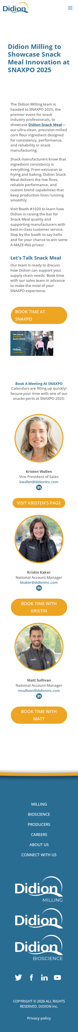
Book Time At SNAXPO (30, 315)
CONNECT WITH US (39, 854)
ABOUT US (39, 844)
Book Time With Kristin (39, 607)
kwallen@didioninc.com (39, 481)
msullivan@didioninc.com (39, 690)
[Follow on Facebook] (32, 978)
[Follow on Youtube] (58, 978)
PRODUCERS (39, 824)
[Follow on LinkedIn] (45, 978)
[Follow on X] (19, 978)
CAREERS (39, 834)
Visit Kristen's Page (39, 503)
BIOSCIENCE (39, 814)
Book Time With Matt (39, 715)
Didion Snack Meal (45, 124)
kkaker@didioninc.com (39, 582)
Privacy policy (39, 1018)
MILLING (39, 804)
